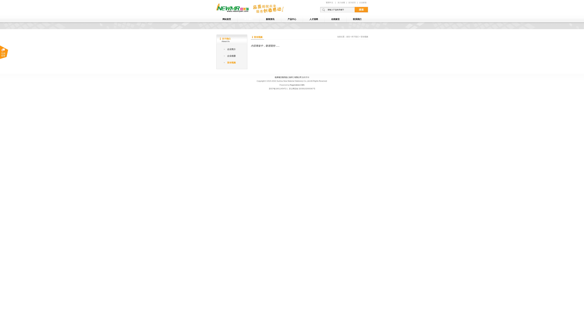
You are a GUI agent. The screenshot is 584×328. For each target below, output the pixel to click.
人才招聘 (313, 19)
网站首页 (226, 19)
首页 (348, 37)
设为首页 (352, 3)
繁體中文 (329, 3)
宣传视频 (231, 62)
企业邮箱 (363, 3)
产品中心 (292, 19)
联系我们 (357, 19)
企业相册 (231, 56)
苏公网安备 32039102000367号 (302, 89)
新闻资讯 (270, 19)
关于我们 (248, 19)
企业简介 (231, 49)
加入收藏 (341, 3)
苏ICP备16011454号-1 (278, 89)
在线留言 (335, 19)
